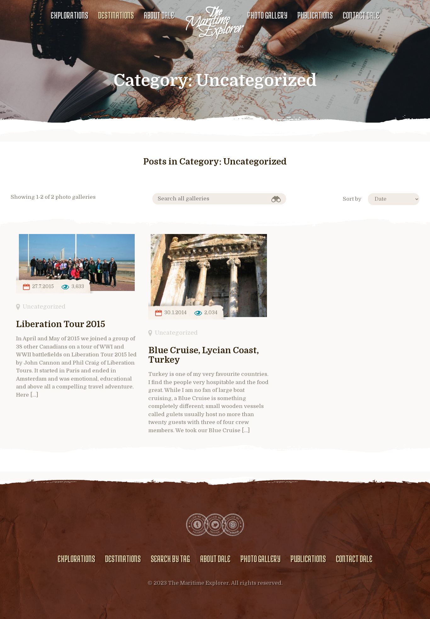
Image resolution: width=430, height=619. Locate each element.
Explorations (69, 15)
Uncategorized (44, 306)
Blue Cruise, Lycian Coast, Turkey (203, 355)
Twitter (215, 524)
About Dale (159, 15)
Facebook (197, 524)
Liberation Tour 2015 (60, 324)
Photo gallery (267, 15)
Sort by (352, 199)
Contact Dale (361, 15)
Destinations (116, 15)
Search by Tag (170, 559)
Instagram (232, 524)
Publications (315, 15)
